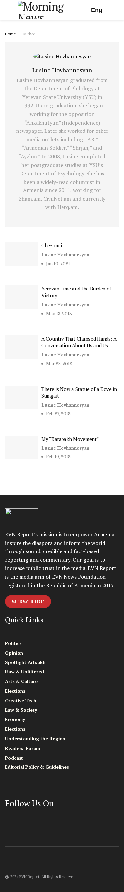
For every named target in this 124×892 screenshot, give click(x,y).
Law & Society (21, 710)
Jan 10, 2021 (57, 263)
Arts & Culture (21, 681)
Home (10, 33)
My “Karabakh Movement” (70, 439)
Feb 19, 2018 (58, 456)
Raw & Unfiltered (24, 671)
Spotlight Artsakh (25, 662)
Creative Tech (20, 700)
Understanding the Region (35, 738)
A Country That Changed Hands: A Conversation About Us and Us (79, 342)
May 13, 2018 (58, 313)
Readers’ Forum (22, 748)
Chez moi (51, 245)
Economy (15, 719)
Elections (15, 691)
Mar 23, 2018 (58, 363)
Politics (13, 643)
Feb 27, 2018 (58, 413)
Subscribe (28, 601)
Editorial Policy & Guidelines (37, 767)
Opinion (14, 653)
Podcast (14, 758)
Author (29, 33)
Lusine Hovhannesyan (65, 254)
